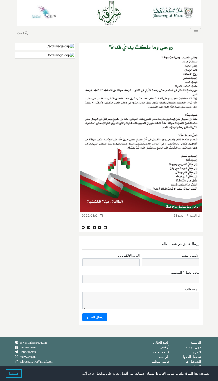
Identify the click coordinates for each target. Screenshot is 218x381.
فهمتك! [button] (14, 373)
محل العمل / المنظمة (185, 272)
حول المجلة (193, 347)
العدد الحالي (161, 342)
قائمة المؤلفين (159, 361)
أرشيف (164, 347)
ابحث (21, 33)
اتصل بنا (196, 352)
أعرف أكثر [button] (88, 373)
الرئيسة (196, 342)
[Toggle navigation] (195, 31)
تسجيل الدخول (191, 357)
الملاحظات (192, 289)
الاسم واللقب (190, 255)
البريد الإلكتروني (129, 255)
